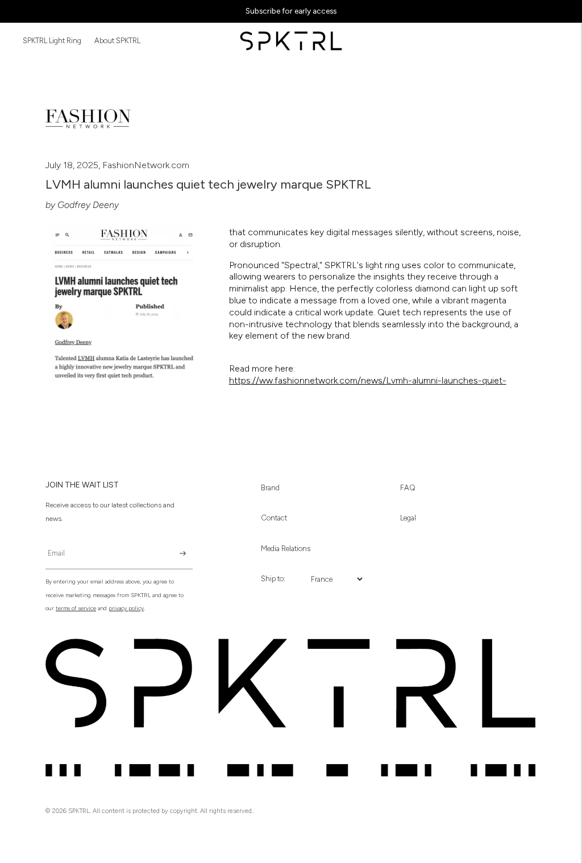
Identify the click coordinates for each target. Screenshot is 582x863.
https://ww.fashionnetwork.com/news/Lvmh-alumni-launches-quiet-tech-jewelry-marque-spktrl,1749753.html (367, 386)
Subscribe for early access (291, 10)
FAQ (407, 487)
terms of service (76, 608)
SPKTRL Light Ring (52, 40)
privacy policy (126, 608)
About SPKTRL (117, 40)
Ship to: (273, 578)
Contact (274, 518)
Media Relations (285, 548)
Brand (270, 487)
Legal (408, 518)
